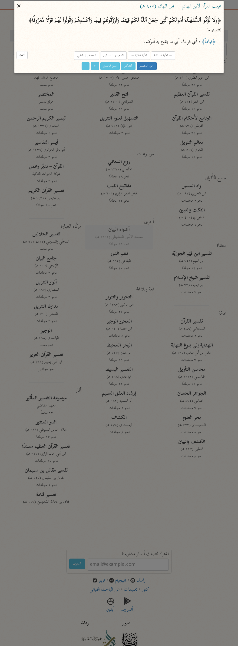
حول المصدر (147, 66)
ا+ (95, 66)
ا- (85, 66)
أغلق (22, 55)
